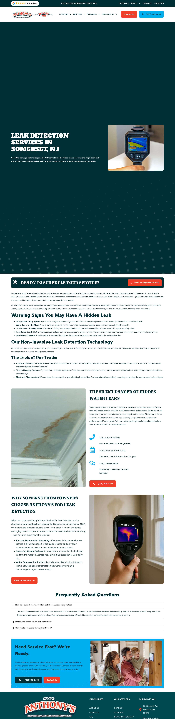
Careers (159, 3)
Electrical (108, 14)
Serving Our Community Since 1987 (79, 3)
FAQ (91, 717)
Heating (77, 14)
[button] (25, 3)
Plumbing (92, 14)
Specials (124, 3)
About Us (94, 708)
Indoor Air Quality (124, 717)
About (134, 3)
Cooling (63, 14)
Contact (147, 3)
